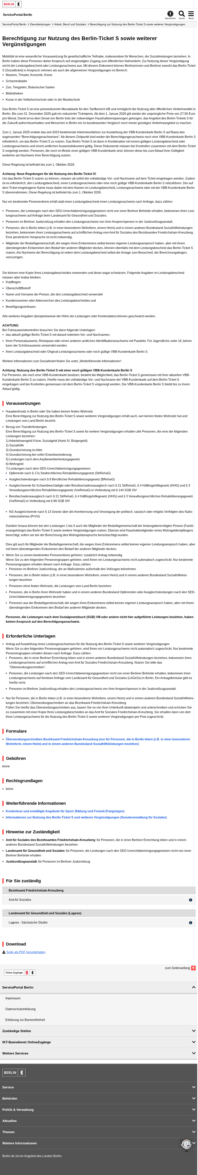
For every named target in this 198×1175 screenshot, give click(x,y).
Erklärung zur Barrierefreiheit (25, 1019)
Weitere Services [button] (15, 1053)
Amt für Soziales (20, 899)
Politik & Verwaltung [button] (18, 1110)
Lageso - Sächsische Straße (28, 922)
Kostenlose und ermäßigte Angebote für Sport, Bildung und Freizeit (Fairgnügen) (65, 811)
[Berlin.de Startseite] (12, 4)
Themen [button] (8, 1132)
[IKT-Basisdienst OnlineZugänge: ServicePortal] (19, 973)
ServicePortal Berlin (14, 24)
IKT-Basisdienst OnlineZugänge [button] (26, 1042)
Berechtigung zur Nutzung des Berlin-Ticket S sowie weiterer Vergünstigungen (137, 24)
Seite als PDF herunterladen (25, 952)
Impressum (12, 998)
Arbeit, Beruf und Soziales (70, 24)
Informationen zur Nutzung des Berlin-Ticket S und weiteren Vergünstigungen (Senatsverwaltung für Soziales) (86, 817)
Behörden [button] (9, 1098)
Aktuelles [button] (9, 1121)
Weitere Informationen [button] (19, 1143)
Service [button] (8, 1087)
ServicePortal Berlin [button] (17, 987)
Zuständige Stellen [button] (16, 1031)
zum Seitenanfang (177, 968)
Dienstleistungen (40, 24)
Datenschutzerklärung (20, 1009)
